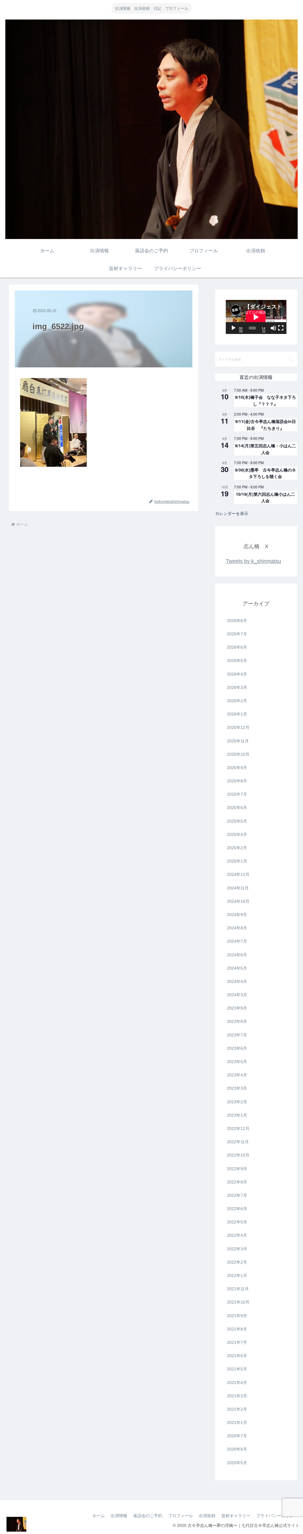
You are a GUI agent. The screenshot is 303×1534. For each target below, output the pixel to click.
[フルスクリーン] (281, 328)
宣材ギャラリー (235, 1515)
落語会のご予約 (147, 1515)
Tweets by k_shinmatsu (253, 561)
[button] (291, 359)
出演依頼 (207, 1515)
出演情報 (119, 1515)
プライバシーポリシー (277, 1515)
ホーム (98, 1515)
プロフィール (180, 1515)
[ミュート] (273, 328)
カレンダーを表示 (231, 513)
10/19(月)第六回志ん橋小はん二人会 (265, 497)
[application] (256, 317)
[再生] (233, 328)
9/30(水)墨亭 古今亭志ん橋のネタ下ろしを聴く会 (265, 473)
